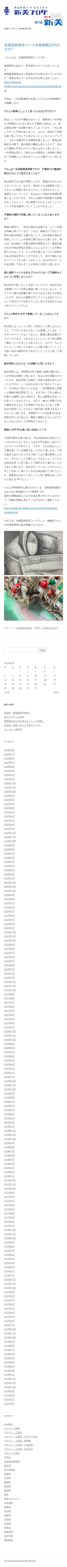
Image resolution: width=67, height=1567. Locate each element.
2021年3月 (9, 1018)
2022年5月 (9, 960)
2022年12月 (10, 932)
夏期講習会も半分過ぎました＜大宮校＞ (24, 721)
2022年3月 (9, 969)
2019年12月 (10, 1080)
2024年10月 (10, 841)
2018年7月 (9, 1151)
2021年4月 (9, 1014)
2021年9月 (9, 994)
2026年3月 (9, 770)
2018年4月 (9, 1163)
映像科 (7, 1506)
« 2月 (6, 692)
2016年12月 (10, 1229)
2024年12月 (10, 832)
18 (45, 679)
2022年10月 (10, 940)
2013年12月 (10, 1378)
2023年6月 (9, 907)
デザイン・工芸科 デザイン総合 (21, 1436)
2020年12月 (10, 1031)
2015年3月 (9, 1316)
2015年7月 (9, 1300)
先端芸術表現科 (24, 628)
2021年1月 (9, 1027)
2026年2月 (9, 774)
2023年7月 (9, 903)
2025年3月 (9, 820)
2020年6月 (9, 1056)
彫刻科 (7, 1486)
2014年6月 (9, 1353)
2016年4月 (9, 1262)
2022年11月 (10, 936)
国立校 (7, 1465)
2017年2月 (9, 1221)
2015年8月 (9, 1295)
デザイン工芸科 (12, 1453)
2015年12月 (10, 1279)
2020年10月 (10, 1039)
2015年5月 (9, 1308)
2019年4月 (9, 1113)
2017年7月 (9, 1200)
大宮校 (7, 1477)
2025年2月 (9, 824)
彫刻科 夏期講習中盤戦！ (17, 712)
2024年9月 (9, 845)
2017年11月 (10, 1184)
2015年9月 (9, 1291)
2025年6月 (9, 807)
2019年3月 (9, 1118)
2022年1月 (9, 977)
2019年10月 (10, 1089)
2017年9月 (9, 1192)
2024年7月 (9, 853)
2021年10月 (10, 989)
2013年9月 (9, 1391)
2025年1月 (9, 828)
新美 (6, 1494)
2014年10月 (10, 1337)
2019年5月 (9, 1109)
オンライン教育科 (13, 729)
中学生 (7, 1457)
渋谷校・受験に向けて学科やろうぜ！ (23, 725)
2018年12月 (10, 1130)
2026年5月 (9, 762)
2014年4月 (9, 1362)
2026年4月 (9, 766)
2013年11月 (10, 1382)
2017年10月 (10, 1188)
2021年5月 (9, 1010)
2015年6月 (9, 1304)
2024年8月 (9, 849)
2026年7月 (9, 754)
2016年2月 (9, 1271)
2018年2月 (9, 1171)
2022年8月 (9, 948)
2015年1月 (9, 1324)
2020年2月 (9, 1072)
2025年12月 (10, 783)
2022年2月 (9, 973)
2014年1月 (9, 1374)
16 (28, 679)
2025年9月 (9, 795)
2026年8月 (9, 750)
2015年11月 (10, 1283)
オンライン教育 (12, 1428)
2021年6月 (9, 1006)
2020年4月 (9, 1064)
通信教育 (8, 1539)
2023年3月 (9, 919)
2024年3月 (9, 869)
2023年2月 (9, 923)
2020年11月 (10, 1035)
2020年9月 (9, 1043)
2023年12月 (10, 882)
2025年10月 (10, 791)
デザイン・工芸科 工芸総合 (18, 1444)
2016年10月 (10, 1238)
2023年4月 (9, 915)
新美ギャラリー (12, 1498)
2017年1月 (9, 1225)
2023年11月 (10, 886)
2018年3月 (9, 1167)
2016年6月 (9, 1254)
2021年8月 (9, 998)
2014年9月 (9, 1341)
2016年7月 (9, 1250)
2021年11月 (10, 985)
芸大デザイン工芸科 (14, 716)
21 (13, 683)
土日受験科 (9, 1469)
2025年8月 (9, 799)
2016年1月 (9, 1275)
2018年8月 (9, 1147)
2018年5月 (9, 1159)
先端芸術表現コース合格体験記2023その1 (32, 47)
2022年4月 (9, 965)
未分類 (7, 1511)
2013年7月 (9, 1399)
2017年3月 (9, 1217)
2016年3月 (9, 1267)
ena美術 (8, 1424)
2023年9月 (9, 894)
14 (13, 679)
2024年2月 (9, 874)
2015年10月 (10, 1287)
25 (45, 683)
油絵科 (7, 1515)
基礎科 (7, 1473)
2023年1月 (9, 927)
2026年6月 (9, 758)
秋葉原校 (8, 1531)
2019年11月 (10, 1085)
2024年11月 (10, 836)
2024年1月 (9, 878)
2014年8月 (9, 1345)
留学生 (7, 1527)
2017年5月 (9, 1209)
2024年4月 (9, 865)
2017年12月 (10, 1180)
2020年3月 (9, 1068)
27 (5, 687)
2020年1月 (9, 1076)
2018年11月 (10, 1134)
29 (20, 687)
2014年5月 (9, 1358)
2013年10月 (10, 1386)
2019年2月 (9, 1122)
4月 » (56, 692)
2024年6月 (9, 857)
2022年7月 (9, 952)
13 (5, 679)
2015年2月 (9, 1320)
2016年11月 (10, 1233)
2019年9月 (9, 1093)
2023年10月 (10, 890)
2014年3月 (9, 1366)
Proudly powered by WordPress (19, 1560)
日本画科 (8, 1502)
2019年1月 (9, 1126)
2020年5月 (9, 1060)
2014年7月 (9, 1349)
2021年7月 (9, 1002)
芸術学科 (8, 1535)
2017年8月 (9, 1196)
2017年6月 (9, 1204)
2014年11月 (10, 1333)
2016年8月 (9, 1246)
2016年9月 (9, 1242)
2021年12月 (10, 981)
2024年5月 (9, 861)
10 (35, 675)
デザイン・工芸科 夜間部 (17, 1440)
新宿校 (7, 1490)
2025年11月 (10, 787)
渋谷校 (7, 1519)
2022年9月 (9, 944)
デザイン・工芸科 (13, 1432)
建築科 (7, 1482)
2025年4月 (9, 816)
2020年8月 (9, 1047)
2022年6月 (9, 956)
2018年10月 (10, 1138)
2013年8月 (9, 1395)
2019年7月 (9, 1101)
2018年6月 (9, 1155)
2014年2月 (9, 1370)
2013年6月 (9, 1403)
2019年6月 (9, 1105)
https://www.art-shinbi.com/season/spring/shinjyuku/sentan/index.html (33, 86)
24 (35, 683)
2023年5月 (9, 911)
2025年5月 (9, 812)
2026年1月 (9, 778)
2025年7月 (9, 803)
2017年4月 (9, 1213)
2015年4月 (9, 1312)
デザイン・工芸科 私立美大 (18, 1449)
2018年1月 (9, 1176)
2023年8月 (9, 898)
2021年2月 (9, 1023)
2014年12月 (10, 1329)
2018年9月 (9, 1142)
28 (13, 687)
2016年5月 (9, 1258)
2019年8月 (9, 1097)
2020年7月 (9, 1051)
